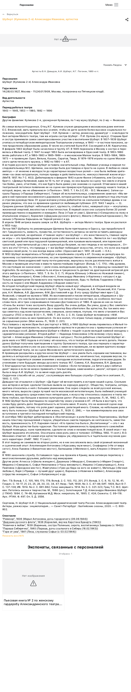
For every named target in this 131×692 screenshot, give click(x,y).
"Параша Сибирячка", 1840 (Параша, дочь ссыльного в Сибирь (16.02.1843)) (50, 528)
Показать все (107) (13, 535)
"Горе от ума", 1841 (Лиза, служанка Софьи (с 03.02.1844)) (39, 531)
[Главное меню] (116, 5)
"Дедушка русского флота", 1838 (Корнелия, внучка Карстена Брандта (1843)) (51, 522)
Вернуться (12, 14)
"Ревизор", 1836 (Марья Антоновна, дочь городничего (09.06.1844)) (45, 518)
